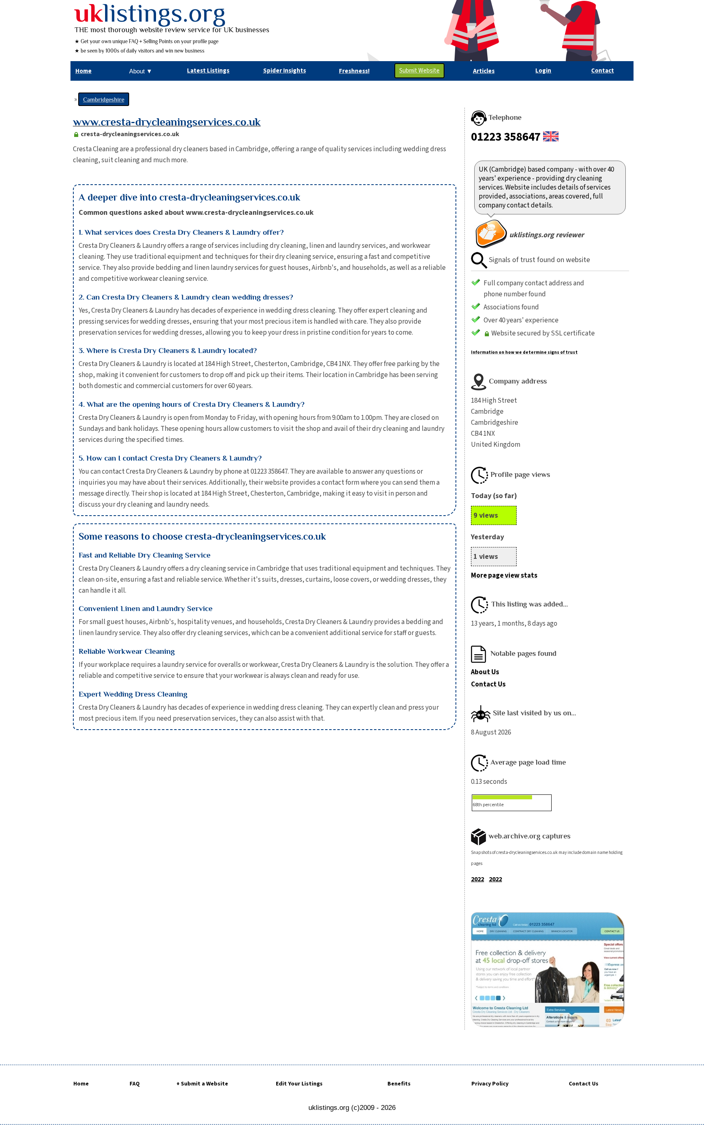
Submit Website (419, 70)
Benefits (399, 1084)
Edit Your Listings (299, 1084)
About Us (485, 672)
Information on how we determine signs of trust (524, 352)
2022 (477, 879)
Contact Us (488, 684)
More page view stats (504, 575)
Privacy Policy (489, 1084)
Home (81, 1084)
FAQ (135, 1084)
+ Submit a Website (202, 1084)
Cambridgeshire (103, 99)
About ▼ (140, 71)
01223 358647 (506, 137)
